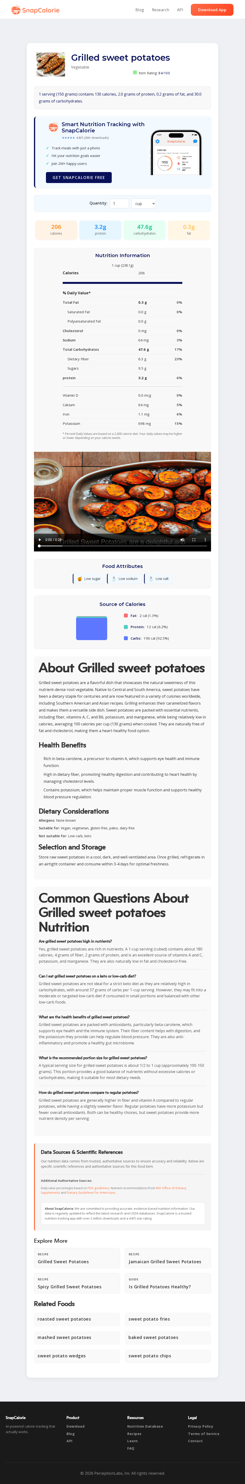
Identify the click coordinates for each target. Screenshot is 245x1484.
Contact (195, 1441)
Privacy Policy (200, 1426)
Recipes (134, 1433)
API (180, 9)
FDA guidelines (98, 1188)
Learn (132, 1441)
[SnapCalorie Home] (36, 10)
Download (75, 1426)
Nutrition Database (145, 1426)
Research (160, 9)
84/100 (164, 73)
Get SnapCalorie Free (79, 177)
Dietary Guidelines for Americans (91, 1193)
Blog (139, 9)
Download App (212, 9)
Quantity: (98, 203)
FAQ (130, 1448)
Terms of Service (203, 1433)
